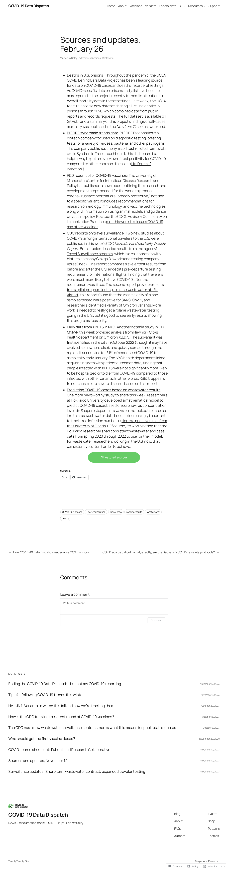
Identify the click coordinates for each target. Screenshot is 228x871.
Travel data (116, 511)
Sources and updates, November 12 (37, 761)
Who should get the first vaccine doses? (41, 739)
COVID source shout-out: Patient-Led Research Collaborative (59, 750)
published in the (115, 126)
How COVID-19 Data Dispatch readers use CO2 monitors (51, 552)
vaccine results (134, 511)
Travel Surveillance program (90, 253)
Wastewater (108, 58)
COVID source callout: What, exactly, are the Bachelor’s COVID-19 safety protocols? (158, 552)
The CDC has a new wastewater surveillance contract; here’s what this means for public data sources (92, 728)
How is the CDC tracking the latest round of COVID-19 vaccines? (61, 717)
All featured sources (114, 457)
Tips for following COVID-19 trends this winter (46, 695)
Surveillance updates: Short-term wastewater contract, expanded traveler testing (76, 771)
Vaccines (95, 58)
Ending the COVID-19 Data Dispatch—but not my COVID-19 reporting (64, 684)
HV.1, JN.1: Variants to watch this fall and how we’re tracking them (61, 706)
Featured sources (96, 511)
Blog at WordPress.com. (207, 861)
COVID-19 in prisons (72, 511)
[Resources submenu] (204, 6)
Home (111, 6)
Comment (156, 620)
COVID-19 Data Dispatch (28, 5)
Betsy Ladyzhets (79, 58)
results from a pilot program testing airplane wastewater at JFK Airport (115, 289)
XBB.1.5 (65, 518)
